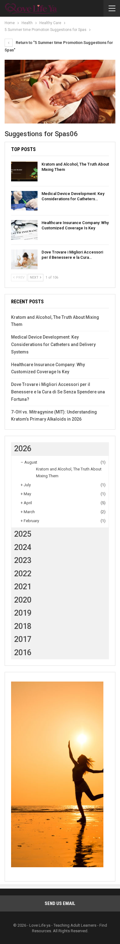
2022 (22, 573)
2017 (22, 639)
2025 (22, 534)
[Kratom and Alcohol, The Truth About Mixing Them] (24, 171)
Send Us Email (60, 903)
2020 (22, 599)
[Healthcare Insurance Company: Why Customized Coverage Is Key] (24, 230)
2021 (22, 586)
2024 (22, 547)
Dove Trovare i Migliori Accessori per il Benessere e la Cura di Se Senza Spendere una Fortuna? (58, 392)
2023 (22, 560)
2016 (22, 652)
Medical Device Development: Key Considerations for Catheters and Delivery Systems (53, 344)
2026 (22, 448)
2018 (22, 626)
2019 (22, 612)
